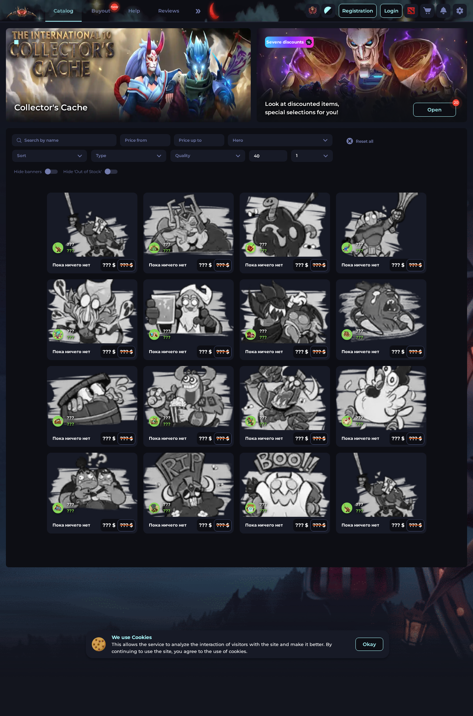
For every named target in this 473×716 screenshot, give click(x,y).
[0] (427, 10)
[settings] (460, 11)
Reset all (364, 141)
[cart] (427, 11)
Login (391, 11)
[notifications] (443, 11)
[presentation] (312, 11)
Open (434, 110)
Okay (369, 644)
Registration (357, 11)
